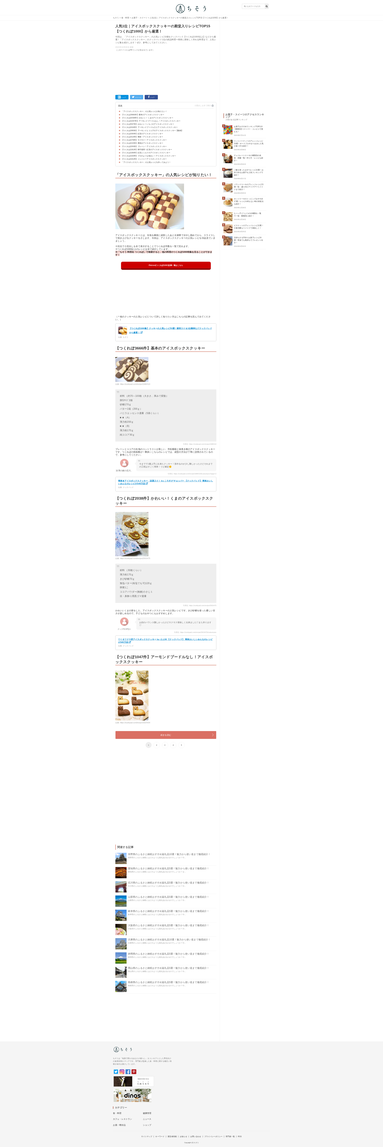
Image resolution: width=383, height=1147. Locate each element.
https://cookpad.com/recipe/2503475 (135, 558)
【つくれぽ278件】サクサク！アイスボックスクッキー (144, 140)
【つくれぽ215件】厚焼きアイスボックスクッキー (142, 143)
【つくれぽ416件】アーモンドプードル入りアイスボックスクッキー (150, 127)
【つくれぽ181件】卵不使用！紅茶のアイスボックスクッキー (147, 150)
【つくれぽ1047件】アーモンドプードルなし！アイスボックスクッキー (151, 121)
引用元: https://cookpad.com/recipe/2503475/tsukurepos (195, 632)
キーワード (159, 1136)
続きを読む (166, 735)
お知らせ (183, 1136)
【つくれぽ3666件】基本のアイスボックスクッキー (143, 115)
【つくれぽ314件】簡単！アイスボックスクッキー (142, 137)
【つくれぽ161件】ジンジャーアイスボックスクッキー (144, 159)
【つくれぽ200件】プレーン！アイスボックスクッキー (144, 146)
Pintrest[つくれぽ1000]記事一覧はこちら (166, 265)
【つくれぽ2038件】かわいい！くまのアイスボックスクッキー (147, 118)
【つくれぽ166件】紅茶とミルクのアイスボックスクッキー (146, 153)
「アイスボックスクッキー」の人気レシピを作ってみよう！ (146, 162)
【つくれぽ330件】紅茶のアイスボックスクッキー (142, 134)
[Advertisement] (165, 72)
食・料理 (125, 18)
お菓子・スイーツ (139, 18)
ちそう (116, 18)
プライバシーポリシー (213, 1136)
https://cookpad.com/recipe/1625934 (135, 723)
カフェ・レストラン (122, 1119)
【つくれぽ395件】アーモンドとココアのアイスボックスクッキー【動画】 (152, 131)
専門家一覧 (230, 1136)
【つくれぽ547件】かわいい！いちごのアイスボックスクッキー (148, 124)
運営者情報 (172, 1136)
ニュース (147, 1119)
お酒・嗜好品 (119, 1125)
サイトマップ (146, 1136)
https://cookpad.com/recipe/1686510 (135, 384)
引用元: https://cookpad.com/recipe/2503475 (199, 605)
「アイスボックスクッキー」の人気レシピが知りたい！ (144, 111)
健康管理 (147, 1113)
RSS (240, 1136)
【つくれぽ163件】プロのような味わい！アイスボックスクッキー (149, 156)
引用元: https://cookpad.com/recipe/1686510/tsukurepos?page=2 (192, 474)
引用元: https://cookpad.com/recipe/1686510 (199, 444)
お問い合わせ (195, 1136)
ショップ (147, 1125)
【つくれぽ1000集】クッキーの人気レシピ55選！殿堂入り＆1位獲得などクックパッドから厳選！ (170, 330)
